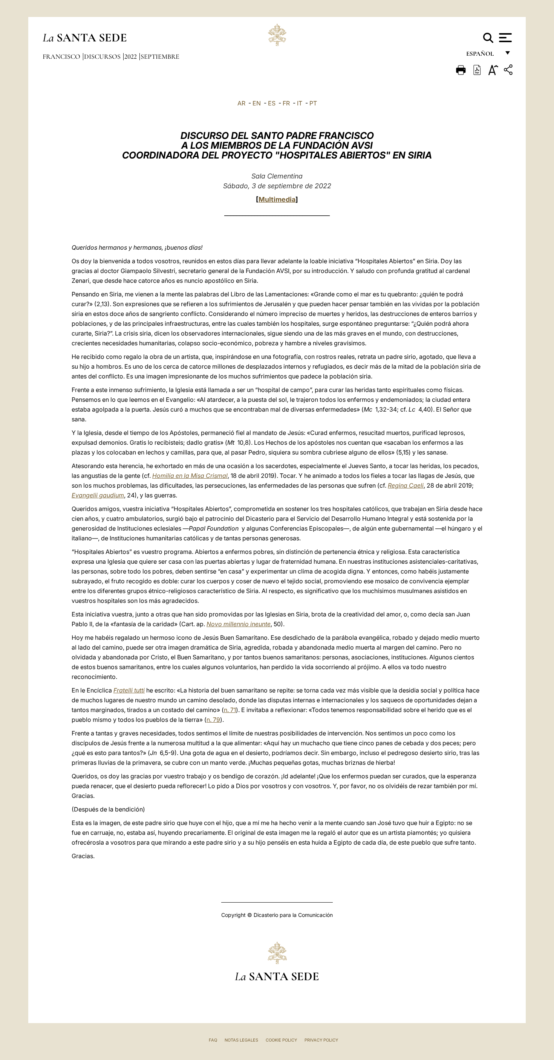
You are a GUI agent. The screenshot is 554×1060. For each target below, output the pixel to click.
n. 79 (213, 719)
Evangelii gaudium (98, 495)
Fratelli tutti (129, 690)
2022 (131, 56)
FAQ (213, 1040)
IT (299, 103)
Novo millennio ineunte (239, 624)
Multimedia (277, 199)
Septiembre (160, 56)
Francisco (62, 56)
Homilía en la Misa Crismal (190, 475)
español (482, 55)
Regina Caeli (406, 485)
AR (241, 103)
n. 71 (230, 710)
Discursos (103, 56)
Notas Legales (241, 1040)
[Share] (509, 71)
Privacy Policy (321, 1040)
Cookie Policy (281, 1040)
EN (257, 103)
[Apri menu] (504, 37)
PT (313, 103)
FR (286, 103)
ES (271, 103)
